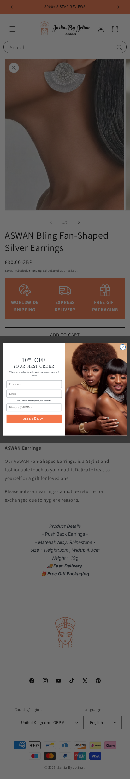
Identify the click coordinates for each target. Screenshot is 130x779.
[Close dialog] (123, 347)
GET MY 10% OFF (34, 419)
